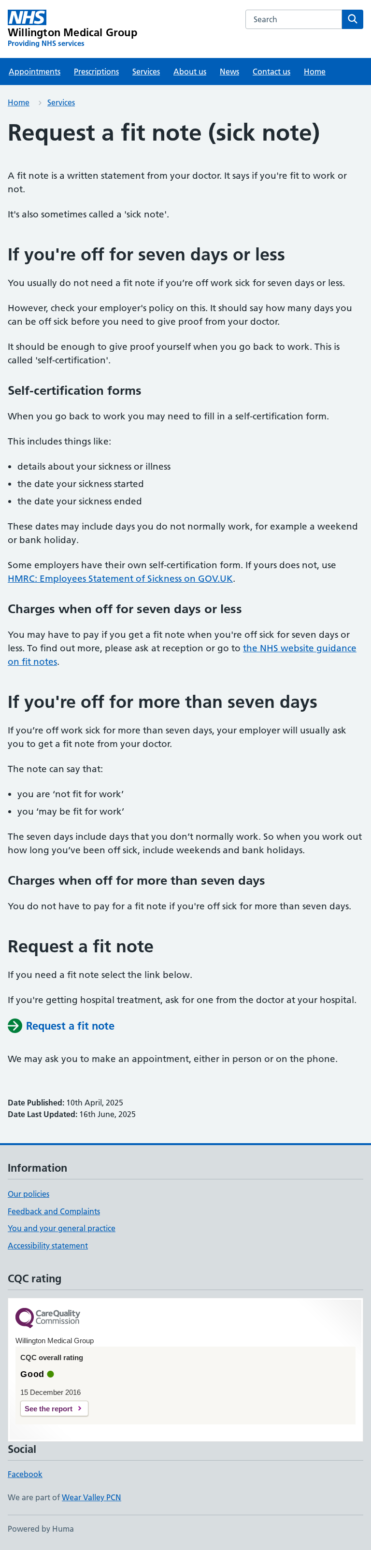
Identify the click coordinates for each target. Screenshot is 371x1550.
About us (189, 71)
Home (315, 71)
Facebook (25, 1474)
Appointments (34, 71)
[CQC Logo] (47, 1319)
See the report (48, 1409)
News (229, 71)
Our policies (28, 1194)
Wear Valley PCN (91, 1497)
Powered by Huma (41, 1529)
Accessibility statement (48, 1245)
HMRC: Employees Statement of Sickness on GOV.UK (120, 578)
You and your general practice (61, 1228)
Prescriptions (96, 71)
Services (146, 71)
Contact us (271, 71)
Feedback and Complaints (54, 1211)
